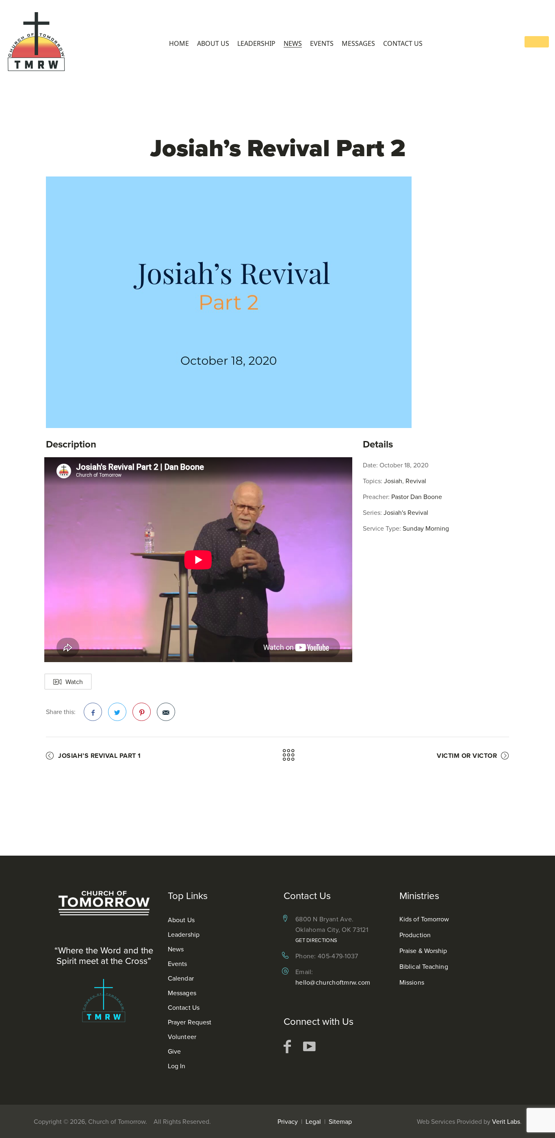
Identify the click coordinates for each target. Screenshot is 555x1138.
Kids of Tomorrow (424, 918)
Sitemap (340, 1121)
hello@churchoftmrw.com (333, 982)
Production (415, 934)
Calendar (181, 978)
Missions (411, 982)
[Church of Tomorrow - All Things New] (36, 42)
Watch (74, 681)
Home (179, 43)
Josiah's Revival (406, 512)
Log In (177, 1065)
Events (322, 43)
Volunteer (182, 1036)
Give (174, 1051)
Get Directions (316, 940)
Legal (313, 1121)
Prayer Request (189, 1022)
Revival (415, 480)
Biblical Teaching (423, 966)
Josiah (393, 480)
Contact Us (403, 43)
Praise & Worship (423, 950)
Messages (358, 43)
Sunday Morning (426, 528)
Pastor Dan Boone (416, 496)
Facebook (93, 712)
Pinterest (141, 712)
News (293, 43)
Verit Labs (506, 1121)
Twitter (117, 712)
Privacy (288, 1121)
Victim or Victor (467, 755)
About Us (213, 43)
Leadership (256, 43)
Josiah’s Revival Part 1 (99, 755)
